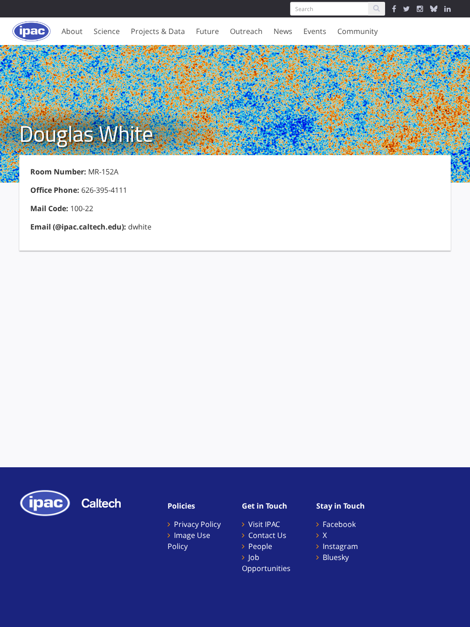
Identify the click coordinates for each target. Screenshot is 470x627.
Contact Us (267, 535)
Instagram (340, 546)
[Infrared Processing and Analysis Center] (49, 502)
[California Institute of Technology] (106, 502)
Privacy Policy (197, 524)
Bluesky (336, 557)
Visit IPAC (264, 524)
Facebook (339, 524)
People (260, 546)
